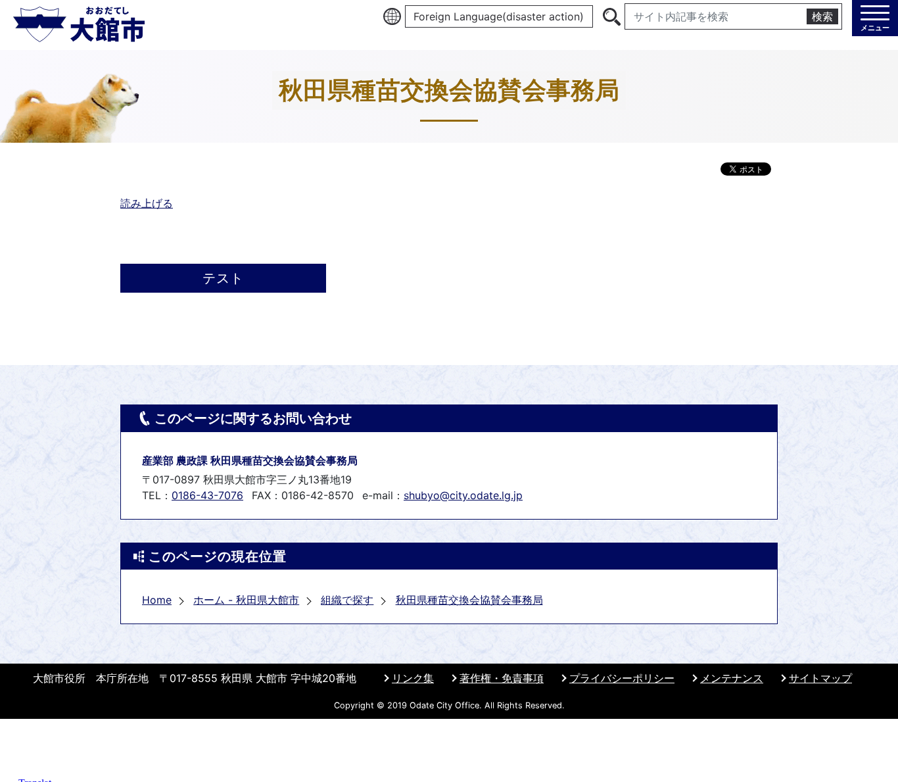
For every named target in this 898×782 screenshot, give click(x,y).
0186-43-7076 (207, 495)
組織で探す (347, 599)
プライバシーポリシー (621, 678)
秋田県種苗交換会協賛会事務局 (469, 599)
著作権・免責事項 (502, 678)
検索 (822, 16)
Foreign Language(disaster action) (499, 16)
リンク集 (413, 678)
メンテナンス (731, 678)
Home (157, 599)
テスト (223, 278)
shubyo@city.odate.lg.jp (463, 495)
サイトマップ (820, 678)
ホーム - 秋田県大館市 (246, 599)
